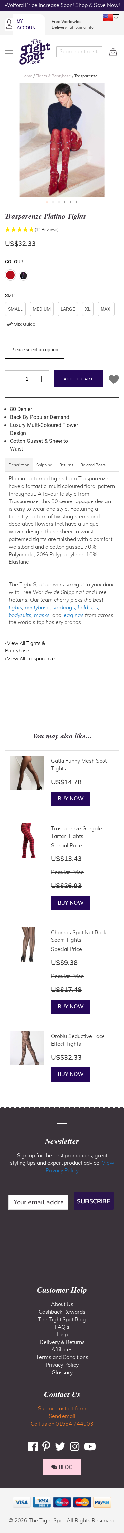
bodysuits (20, 615)
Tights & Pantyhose (54, 76)
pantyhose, (38, 607)
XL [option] (88, 309)
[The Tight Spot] (34, 51)
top (8, 1494)
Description (19, 465)
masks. (42, 615)
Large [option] (68, 309)
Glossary (62, 1372)
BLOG (65, 1467)
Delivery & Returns (62, 1342)
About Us (62, 1304)
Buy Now (71, 798)
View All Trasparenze (31, 658)
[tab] (19, 468)
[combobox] (79, 51)
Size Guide (24, 324)
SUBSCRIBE (93, 1201)
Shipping (44, 465)
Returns (66, 465)
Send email (62, 1416)
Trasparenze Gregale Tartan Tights (76, 832)
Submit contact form (62, 1408)
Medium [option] (42, 309)
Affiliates (62, 1349)
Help (62, 1334)
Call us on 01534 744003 (62, 1424)
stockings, (64, 607)
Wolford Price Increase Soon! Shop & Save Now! (62, 5)
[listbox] (62, 316)
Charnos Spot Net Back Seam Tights (78, 936)
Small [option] (15, 309)
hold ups (88, 607)
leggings (73, 615)
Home (27, 76)
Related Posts (93, 465)
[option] (10, 275)
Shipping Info (82, 27)
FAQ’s (62, 1327)
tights (15, 607)
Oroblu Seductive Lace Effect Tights (78, 1040)
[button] (111, 17)
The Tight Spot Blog (62, 1319)
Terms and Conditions (62, 1357)
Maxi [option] (106, 309)
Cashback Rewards (62, 1312)
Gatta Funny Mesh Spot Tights (79, 764)
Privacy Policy (62, 1365)
